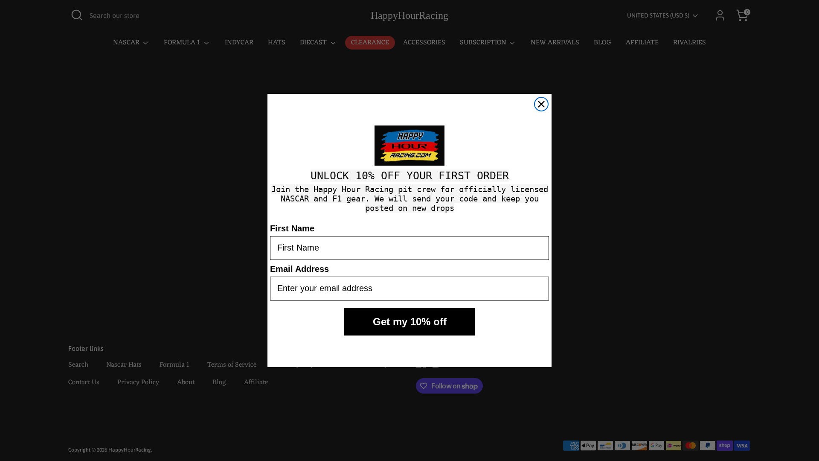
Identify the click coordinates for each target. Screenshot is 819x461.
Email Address (299, 269)
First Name (292, 228)
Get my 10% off (410, 321)
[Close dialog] (541, 104)
